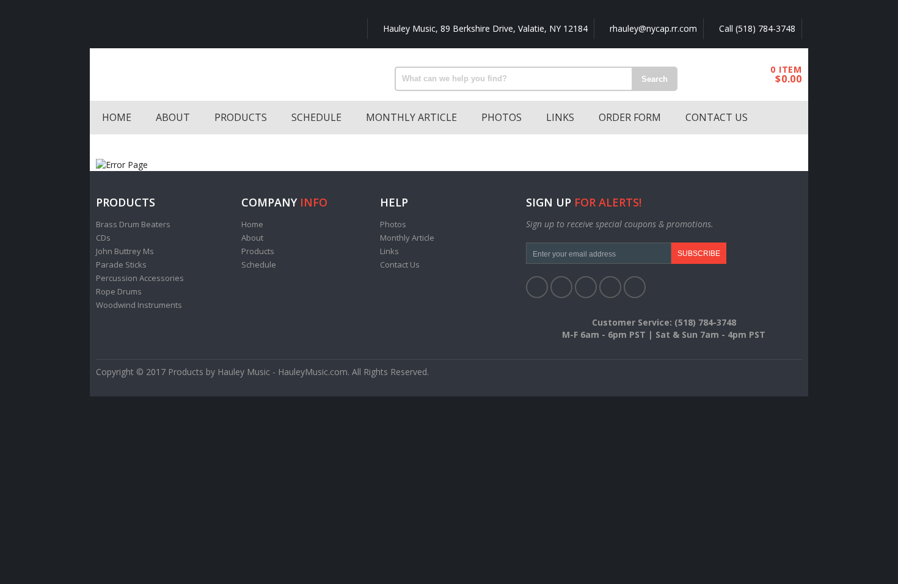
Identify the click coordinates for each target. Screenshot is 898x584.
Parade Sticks (121, 264)
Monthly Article (411, 117)
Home (116, 117)
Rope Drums (119, 291)
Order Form (630, 117)
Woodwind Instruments (139, 304)
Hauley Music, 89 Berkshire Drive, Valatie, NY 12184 (484, 28)
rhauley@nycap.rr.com (652, 28)
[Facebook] (537, 287)
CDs (103, 237)
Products (240, 117)
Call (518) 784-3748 (756, 28)
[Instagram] (635, 287)
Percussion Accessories (140, 277)
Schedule (316, 117)
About (173, 117)
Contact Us (716, 117)
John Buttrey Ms (125, 251)
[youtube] (610, 287)
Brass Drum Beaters (133, 224)
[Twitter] (561, 287)
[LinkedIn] (586, 287)
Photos (501, 117)
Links (560, 117)
